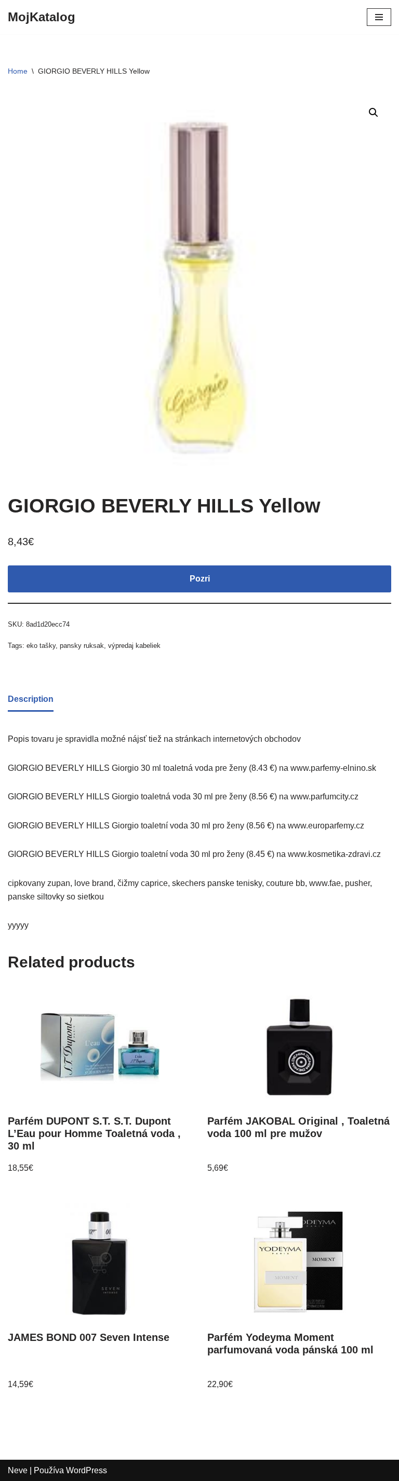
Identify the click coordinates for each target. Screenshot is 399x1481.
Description (31, 699)
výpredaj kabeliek (134, 645)
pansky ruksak (82, 645)
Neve (18, 1470)
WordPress (86, 1470)
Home (18, 71)
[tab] (31, 700)
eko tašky (41, 645)
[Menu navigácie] (379, 17)
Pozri (200, 578)
